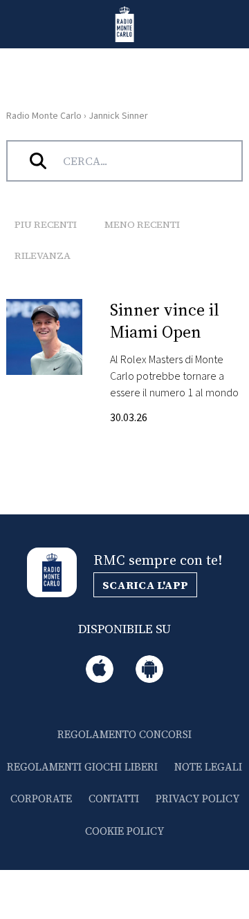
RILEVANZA (43, 255)
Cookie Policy (124, 831)
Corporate (41, 798)
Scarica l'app (145, 584)
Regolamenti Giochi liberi (82, 767)
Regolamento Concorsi (124, 734)
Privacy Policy (197, 798)
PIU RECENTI (46, 224)
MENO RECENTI (142, 224)
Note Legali (208, 767)
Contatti (114, 798)
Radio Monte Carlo (44, 116)
